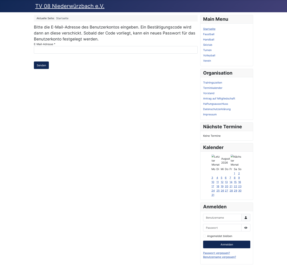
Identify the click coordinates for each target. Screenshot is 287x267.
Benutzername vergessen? (219, 257)
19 (222, 186)
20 (226, 186)
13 (226, 182)
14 (231, 182)
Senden (41, 65)
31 (212, 195)
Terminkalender (212, 87)
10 (212, 182)
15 (235, 182)
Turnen (207, 50)
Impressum (210, 114)
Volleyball (209, 55)
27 (226, 190)
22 (235, 186)
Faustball (208, 34)
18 (217, 186)
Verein (207, 60)
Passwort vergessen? (216, 253)
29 (235, 190)
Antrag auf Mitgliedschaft (219, 98)
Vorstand (208, 93)
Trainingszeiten (212, 82)
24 (213, 190)
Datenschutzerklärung (217, 109)
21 (231, 186)
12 (222, 182)
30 (239, 190)
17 (212, 186)
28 (231, 190)
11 (217, 182)
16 (239, 182)
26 (222, 190)
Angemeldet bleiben (219, 236)
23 (239, 186)
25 (218, 190)
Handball (208, 39)
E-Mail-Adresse (44, 44)
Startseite (209, 28)
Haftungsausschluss (215, 103)
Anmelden (227, 244)
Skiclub (207, 44)
